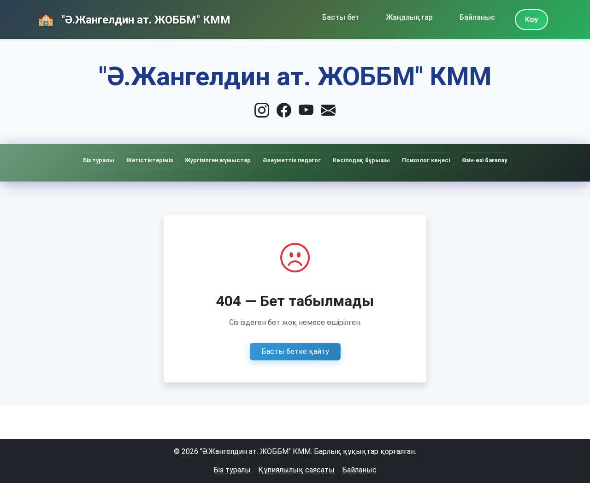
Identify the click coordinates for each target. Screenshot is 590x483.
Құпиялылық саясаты (296, 469)
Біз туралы (232, 469)
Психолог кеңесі (426, 160)
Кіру (531, 19)
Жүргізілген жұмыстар (218, 160)
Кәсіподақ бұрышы (361, 160)
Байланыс (477, 17)
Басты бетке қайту (295, 351)
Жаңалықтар (409, 17)
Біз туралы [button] (98, 160)
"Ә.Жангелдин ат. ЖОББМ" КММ (144, 19)
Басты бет (340, 17)
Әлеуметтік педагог (292, 160)
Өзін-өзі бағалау (484, 160)
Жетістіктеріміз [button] (149, 160)
